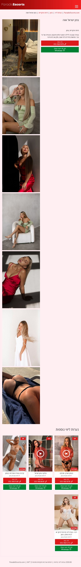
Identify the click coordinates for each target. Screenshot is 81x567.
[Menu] (76, 5)
